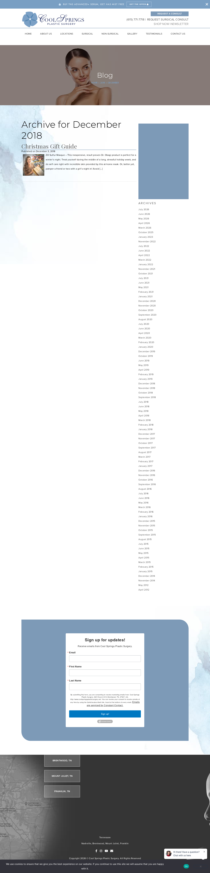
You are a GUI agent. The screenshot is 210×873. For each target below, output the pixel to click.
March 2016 (144, 507)
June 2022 (144, 250)
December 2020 (147, 301)
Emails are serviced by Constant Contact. (113, 703)
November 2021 (146, 269)
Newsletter (180, 24)
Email (72, 652)
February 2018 (146, 424)
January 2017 (145, 466)
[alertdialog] (105, 4)
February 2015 (146, 566)
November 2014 (146, 580)
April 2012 (143, 589)
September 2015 (147, 534)
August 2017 (145, 452)
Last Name (75, 680)
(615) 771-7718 (135, 19)
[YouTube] (106, 851)
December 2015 (146, 521)
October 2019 (145, 356)
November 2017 (146, 438)
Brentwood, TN (62, 760)
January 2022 (145, 264)
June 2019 (143, 360)
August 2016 (145, 489)
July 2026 (143, 209)
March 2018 (144, 420)
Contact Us (178, 33)
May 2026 (143, 218)
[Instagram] (101, 851)
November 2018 (146, 388)
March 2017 (144, 456)
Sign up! (105, 713)
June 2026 (144, 214)
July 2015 (143, 544)
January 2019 (145, 379)
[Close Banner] (207, 4)
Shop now (162, 24)
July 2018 (143, 401)
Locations (66, 33)
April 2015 (143, 557)
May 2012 (143, 585)
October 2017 (145, 443)
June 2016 (143, 498)
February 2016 (146, 511)
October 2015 (145, 530)
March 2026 (144, 227)
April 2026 (144, 223)
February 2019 (146, 374)
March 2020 (144, 337)
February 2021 (146, 292)
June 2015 (143, 548)
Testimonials (154, 33)
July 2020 (143, 324)
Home (28, 33)
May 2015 (143, 553)
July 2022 (143, 246)
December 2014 (146, 576)
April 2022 (144, 255)
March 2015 (144, 562)
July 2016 (143, 493)
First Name (75, 666)
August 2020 (145, 319)
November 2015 (146, 525)
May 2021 (143, 287)
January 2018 (145, 429)
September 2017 (147, 447)
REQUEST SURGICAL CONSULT (168, 19)
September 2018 (147, 397)
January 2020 (145, 347)
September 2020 (147, 314)
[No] (200, 866)
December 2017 (146, 434)
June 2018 (143, 406)
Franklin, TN (62, 791)
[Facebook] (96, 851)
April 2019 (143, 369)
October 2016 (145, 479)
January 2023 (145, 237)
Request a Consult (169, 13)
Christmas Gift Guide (49, 146)
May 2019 (143, 365)
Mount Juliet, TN (62, 775)
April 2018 (143, 415)
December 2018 (146, 383)
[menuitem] (28, 33)
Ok (186, 866)
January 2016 (145, 516)
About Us (46, 33)
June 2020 (144, 328)
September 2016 (147, 484)
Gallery (132, 33)
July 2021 (143, 278)
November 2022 (147, 241)
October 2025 (145, 232)
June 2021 (143, 282)
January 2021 (145, 296)
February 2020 (146, 342)
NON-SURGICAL (110, 33)
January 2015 (145, 571)
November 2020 (147, 305)
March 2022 (144, 259)
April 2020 (144, 333)
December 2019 (146, 351)
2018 (102, 82)
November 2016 (146, 475)
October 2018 (145, 392)
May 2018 (143, 411)
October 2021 (145, 273)
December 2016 (146, 470)
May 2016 (143, 502)
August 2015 (145, 539)
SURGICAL (87, 33)
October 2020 (145, 310)
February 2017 (145, 461)
